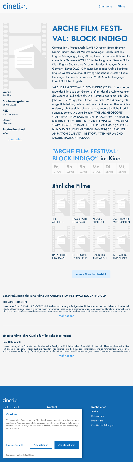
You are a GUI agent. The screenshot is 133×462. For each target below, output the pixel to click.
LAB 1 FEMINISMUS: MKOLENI (121, 220)
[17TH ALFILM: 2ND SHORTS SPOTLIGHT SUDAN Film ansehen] (122, 239)
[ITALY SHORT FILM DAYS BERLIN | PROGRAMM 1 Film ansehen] (81, 203)
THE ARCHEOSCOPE (57, 220)
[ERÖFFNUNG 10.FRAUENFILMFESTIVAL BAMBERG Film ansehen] (81, 239)
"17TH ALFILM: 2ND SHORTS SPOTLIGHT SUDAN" (87, 135)
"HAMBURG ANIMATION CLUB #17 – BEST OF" (88, 131)
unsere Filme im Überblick (91, 274)
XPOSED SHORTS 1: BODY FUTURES (99, 220)
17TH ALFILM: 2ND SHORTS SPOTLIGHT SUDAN (120, 256)
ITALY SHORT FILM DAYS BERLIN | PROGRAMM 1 (80, 220)
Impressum (97, 420)
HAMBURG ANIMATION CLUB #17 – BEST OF (100, 256)
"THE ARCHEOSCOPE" (108, 112)
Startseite (105, 6)
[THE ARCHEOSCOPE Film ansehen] (61, 203)
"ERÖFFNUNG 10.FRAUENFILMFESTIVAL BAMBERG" (89, 127)
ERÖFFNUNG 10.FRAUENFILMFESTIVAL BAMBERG (81, 256)
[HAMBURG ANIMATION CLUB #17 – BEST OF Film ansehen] (101, 239)
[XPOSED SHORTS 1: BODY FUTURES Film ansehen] (101, 203)
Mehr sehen (66, 316)
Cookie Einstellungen (102, 425)
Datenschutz (97, 416)
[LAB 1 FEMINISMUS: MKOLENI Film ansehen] (122, 203)
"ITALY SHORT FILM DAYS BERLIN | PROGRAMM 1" (83, 117)
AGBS (94, 411)
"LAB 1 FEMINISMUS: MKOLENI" (108, 121)
